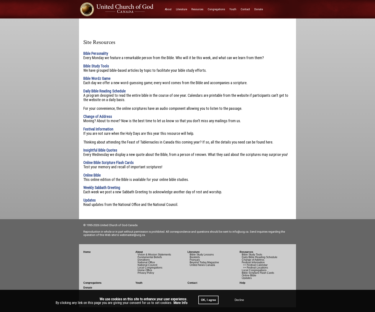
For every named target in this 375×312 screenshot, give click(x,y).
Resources (246, 252)
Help (242, 283)
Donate (87, 287)
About (139, 252)
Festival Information (253, 262)
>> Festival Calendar (255, 265)
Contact (192, 283)
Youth (138, 283)
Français (195, 260)
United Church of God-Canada (119, 225)
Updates (247, 278)
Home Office (145, 270)
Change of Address (253, 260)
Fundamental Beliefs (150, 257)
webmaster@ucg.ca (132, 235)
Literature (194, 252)
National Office (146, 262)
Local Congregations (150, 267)
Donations (144, 260)
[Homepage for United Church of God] (120, 9)
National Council (147, 265)
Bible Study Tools (252, 254)
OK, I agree (208, 300)
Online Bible (249, 275)
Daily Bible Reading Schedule (259, 257)
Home (87, 252)
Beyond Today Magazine (204, 262)
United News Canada (202, 265)
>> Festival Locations (255, 267)
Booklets (195, 257)
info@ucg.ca (240, 231)
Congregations (92, 283)
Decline (239, 300)
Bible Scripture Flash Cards (258, 273)
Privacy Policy (146, 273)
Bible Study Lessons (202, 254)
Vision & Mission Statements (154, 254)
